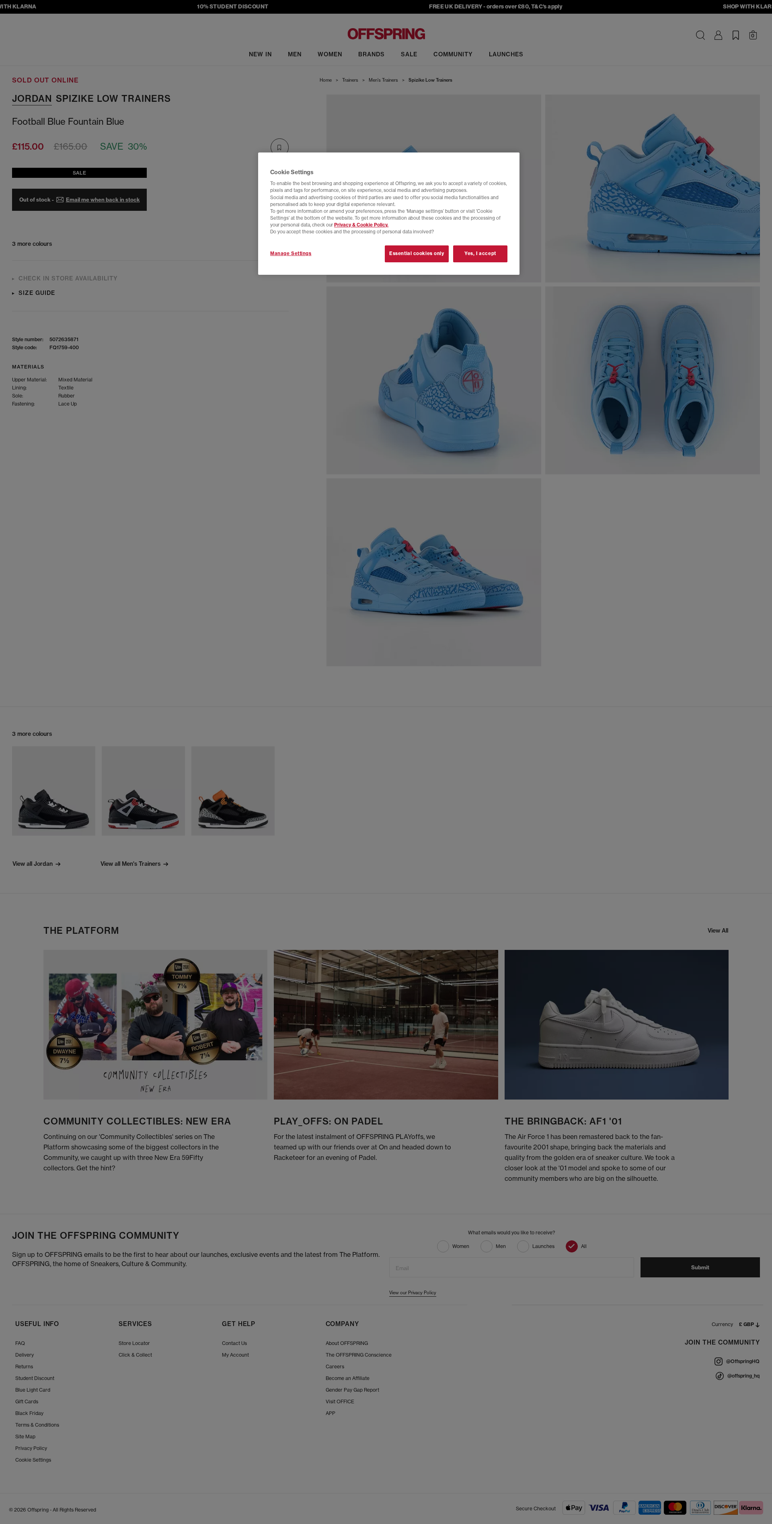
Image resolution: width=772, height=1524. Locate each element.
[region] (388, 213)
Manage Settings (291, 253)
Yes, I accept (480, 253)
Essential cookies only (416, 253)
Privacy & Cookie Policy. (361, 225)
